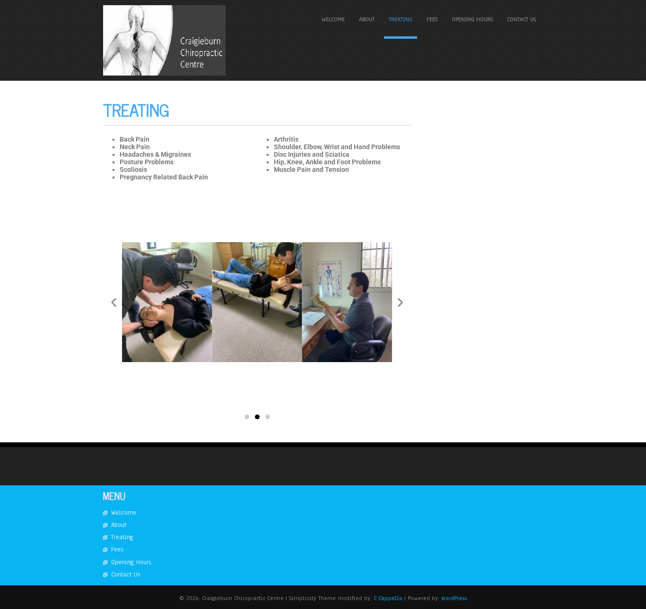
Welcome (333, 19)
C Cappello (389, 598)
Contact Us (521, 19)
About (367, 19)
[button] (114, 302)
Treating (400, 19)
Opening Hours (472, 19)
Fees (432, 19)
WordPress (454, 598)
